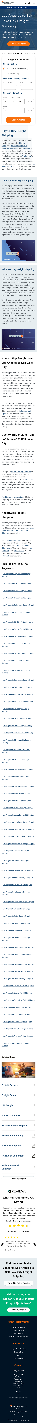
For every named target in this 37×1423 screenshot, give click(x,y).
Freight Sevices (10, 1085)
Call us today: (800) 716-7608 (18, 7)
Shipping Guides (18, 1358)
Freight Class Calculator (18, 1349)
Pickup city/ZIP (7, 83)
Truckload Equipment (13, 1155)
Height (19, 97)
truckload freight (12, 148)
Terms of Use (24, 1420)
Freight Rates (9, 1095)
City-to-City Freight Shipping (18, 1283)
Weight (5, 106)
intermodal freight (17, 146)
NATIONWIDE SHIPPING (13, 53)
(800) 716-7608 (18, 1370)
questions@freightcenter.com (18, 1397)
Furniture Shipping (11, 1145)
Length (5, 97)
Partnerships (18, 1333)
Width (12, 97)
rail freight (26, 148)
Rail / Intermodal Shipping (10, 1167)
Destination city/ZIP (26, 83)
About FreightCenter (18, 1327)
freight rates (26, 156)
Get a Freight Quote (18, 44)
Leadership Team (18, 1330)
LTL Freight (7, 1105)
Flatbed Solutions (11, 1115)
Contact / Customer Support (18, 1336)
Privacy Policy (12, 1420)
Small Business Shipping (15, 1125)
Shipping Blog (18, 1352)
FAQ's (18, 1355)
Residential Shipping (12, 1135)
